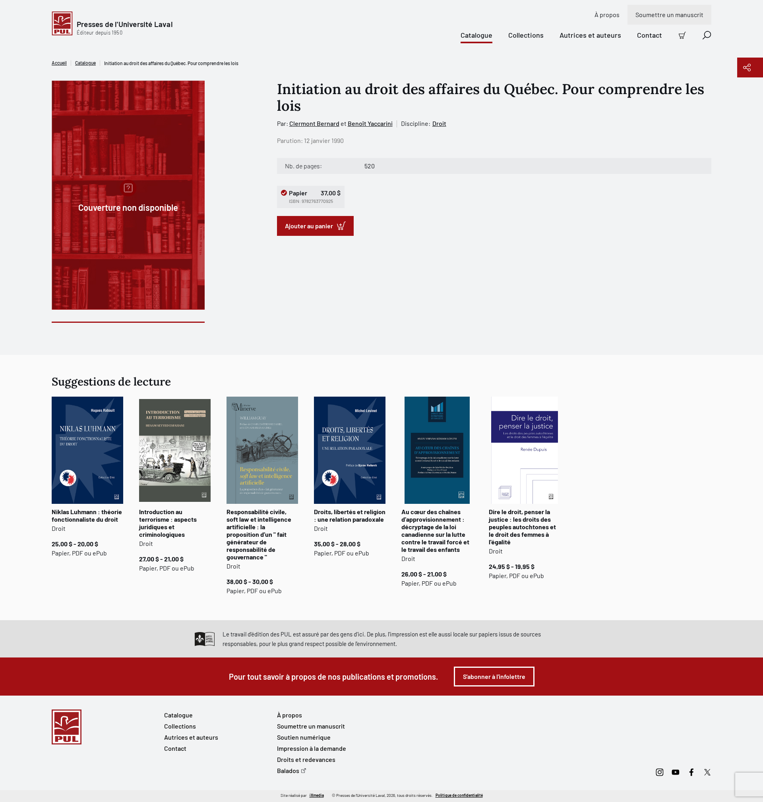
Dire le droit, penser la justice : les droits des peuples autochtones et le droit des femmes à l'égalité (522, 527)
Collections (526, 35)
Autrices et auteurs (590, 35)
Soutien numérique (304, 737)
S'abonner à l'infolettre (494, 676)
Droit (439, 123)
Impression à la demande (311, 748)
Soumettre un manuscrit (669, 14)
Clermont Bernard (314, 123)
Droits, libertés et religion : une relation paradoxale (349, 515)
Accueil (59, 63)
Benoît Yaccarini (370, 123)
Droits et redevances (306, 759)
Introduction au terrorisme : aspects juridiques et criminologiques (168, 523)
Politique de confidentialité (459, 795)
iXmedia (317, 795)
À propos (607, 14)
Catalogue (476, 35)
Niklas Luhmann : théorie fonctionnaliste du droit (87, 515)
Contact (649, 35)
